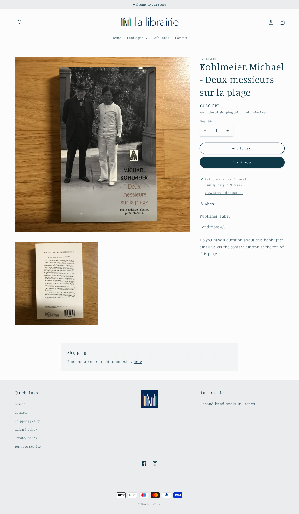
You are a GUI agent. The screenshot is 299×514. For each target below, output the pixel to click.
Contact (21, 412)
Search (20, 404)
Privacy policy (26, 438)
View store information (224, 192)
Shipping (226, 112)
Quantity (206, 121)
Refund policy (26, 429)
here (138, 361)
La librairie (154, 504)
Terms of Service (28, 446)
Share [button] (210, 203)
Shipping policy (27, 421)
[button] (20, 22)
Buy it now (242, 162)
